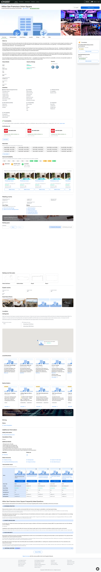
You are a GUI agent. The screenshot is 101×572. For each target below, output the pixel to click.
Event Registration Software (39, 561)
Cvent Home (53, 560)
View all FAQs (38, 552)
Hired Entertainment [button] (39, 402)
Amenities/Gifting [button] (23, 402)
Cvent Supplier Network (22, 560)
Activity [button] (6, 402)
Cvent (2, 4)
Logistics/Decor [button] (29, 402)
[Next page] (70, 180)
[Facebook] (27, 455)
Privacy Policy (69, 560)
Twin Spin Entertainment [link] (42, 393)
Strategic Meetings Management (40, 564)
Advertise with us (70, 564)
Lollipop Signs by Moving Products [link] (26, 393)
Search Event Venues (21, 561)
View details (5, 139)
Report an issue (26, 556)
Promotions (21, 1)
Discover (33, 1)
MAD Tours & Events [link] (57, 393)
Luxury (37, 1)
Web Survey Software (38, 565)
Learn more (62, 123)
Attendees (4, 225)
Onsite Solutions (21, 565)
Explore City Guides (21, 564)
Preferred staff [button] (54, 402)
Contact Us (53, 561)
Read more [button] (6, 372)
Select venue (91, 7)
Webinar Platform (37, 567)
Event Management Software (39, 560)
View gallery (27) (96, 33)
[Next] (71, 368)
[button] (30, 23)
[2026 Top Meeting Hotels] (53, 67)
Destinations (27, 1)
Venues (16, 1)
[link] (10, 389)
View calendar (6, 154)
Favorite (76, 7)
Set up (13, 227)
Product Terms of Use (70, 561)
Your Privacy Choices (54, 564)
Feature (19, 227)
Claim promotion (88, 51)
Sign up (95, 1)
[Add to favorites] (36, 469)
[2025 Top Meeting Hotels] (57, 67)
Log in (98, 1)
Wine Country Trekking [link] (10, 393)
